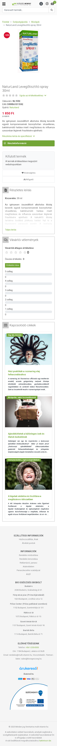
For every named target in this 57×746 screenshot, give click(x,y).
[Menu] (41, 4)
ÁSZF (28, 574)
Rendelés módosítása (28, 555)
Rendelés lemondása (28, 559)
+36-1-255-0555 (32, 647)
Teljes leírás (10, 230)
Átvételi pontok (28, 543)
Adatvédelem (28, 566)
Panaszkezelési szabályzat (28, 570)
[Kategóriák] (3, 4)
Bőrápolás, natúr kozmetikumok (22, 397)
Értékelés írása (12, 265)
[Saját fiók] (47, 3)
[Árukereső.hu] (28, 669)
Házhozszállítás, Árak (28, 539)
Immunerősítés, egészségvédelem (23, 460)
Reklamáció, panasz (28, 563)
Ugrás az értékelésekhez (31, 95)
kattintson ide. (45, 741)
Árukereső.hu (29, 674)
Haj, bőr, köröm (14, 335)
